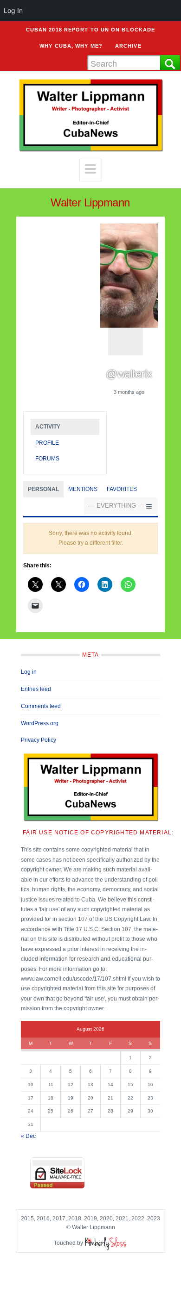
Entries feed (36, 689)
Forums (47, 458)
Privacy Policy (38, 740)
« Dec (28, 1136)
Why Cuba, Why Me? (71, 46)
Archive (128, 46)
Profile (47, 443)
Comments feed (41, 706)
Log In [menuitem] (13, 10)
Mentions (82, 489)
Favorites (122, 489)
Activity (47, 426)
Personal (43, 489)
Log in (29, 672)
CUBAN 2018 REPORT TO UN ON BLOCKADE (90, 29)
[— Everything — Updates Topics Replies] (121, 506)
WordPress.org (39, 723)
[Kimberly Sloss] (105, 1243)
